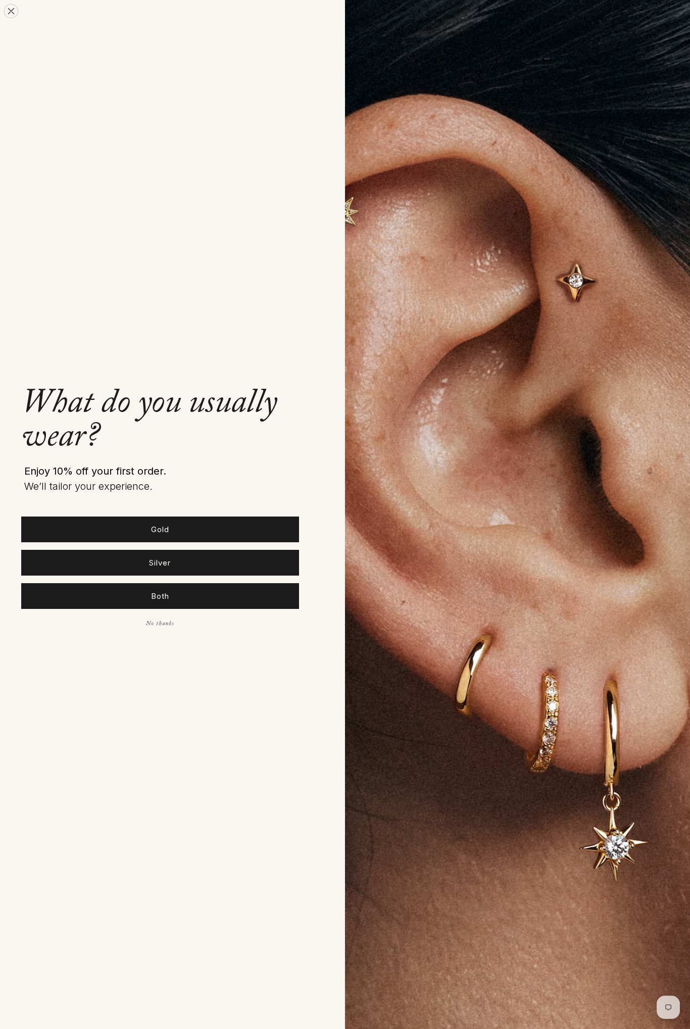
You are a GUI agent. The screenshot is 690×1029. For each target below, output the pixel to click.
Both (160, 596)
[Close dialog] (11, 11)
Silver (160, 563)
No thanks (160, 624)
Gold (160, 529)
